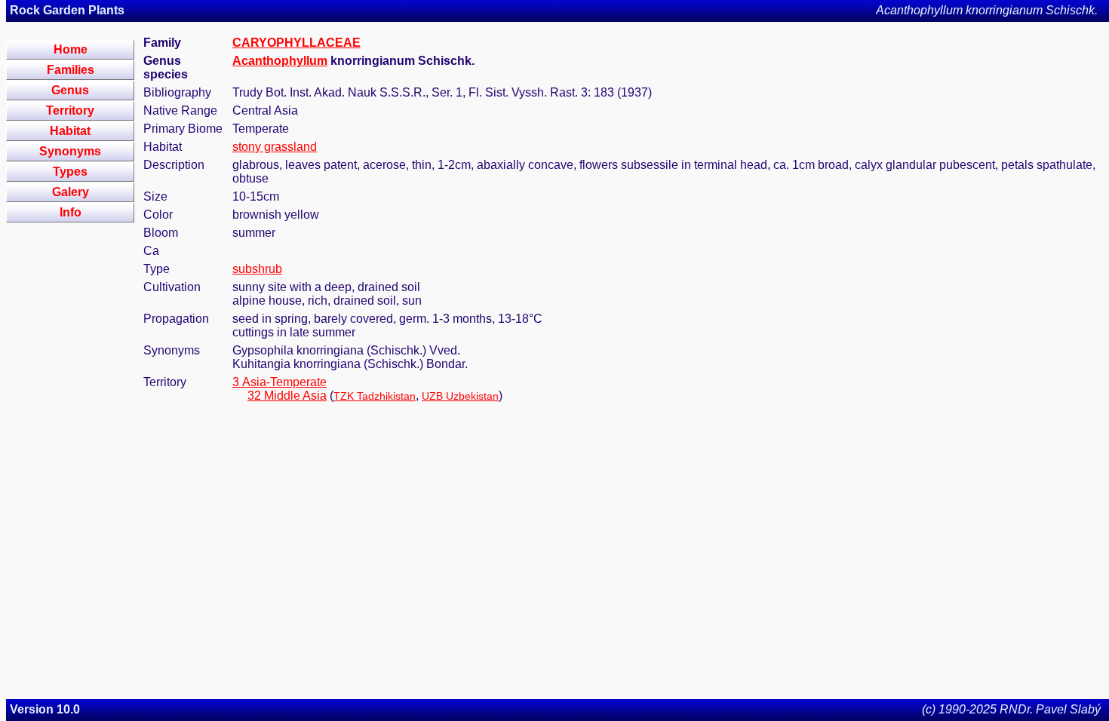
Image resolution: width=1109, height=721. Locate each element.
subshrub (257, 268)
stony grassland (274, 146)
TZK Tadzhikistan (374, 396)
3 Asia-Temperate (279, 382)
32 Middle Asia (287, 395)
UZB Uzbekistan (460, 396)
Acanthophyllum (279, 60)
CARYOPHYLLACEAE (296, 42)
